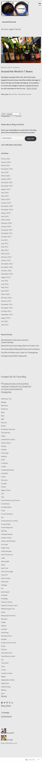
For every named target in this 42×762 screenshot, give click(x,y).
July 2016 (4, 281)
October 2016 (6, 270)
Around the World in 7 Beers (17, 71)
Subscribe (30, 139)
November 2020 (7, 169)
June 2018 (5, 216)
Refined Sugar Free (8, 609)
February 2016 (6, 298)
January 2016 (6, 301)
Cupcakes (4, 473)
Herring (4, 531)
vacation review (6, 673)
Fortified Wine (6, 507)
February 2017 (6, 257)
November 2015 (7, 308)
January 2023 (6, 162)
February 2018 (6, 223)
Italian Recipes (6, 551)
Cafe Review (5, 433)
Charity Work (6, 443)
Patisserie (4, 582)
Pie (2, 588)
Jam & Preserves (7, 554)
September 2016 (7, 274)
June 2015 (5, 325)
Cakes (3, 436)
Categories (6, 392)
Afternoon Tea (6, 399)
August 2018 (5, 213)
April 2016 (5, 291)
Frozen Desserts (7, 514)
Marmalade (5, 561)
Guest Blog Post (7, 527)
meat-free (4, 568)
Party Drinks (5, 578)
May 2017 (5, 247)
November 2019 (7, 186)
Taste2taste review (24, 94)
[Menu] (39, 3)
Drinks (15, 94)
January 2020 (6, 179)
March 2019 (5, 199)
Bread (3, 426)
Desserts (4, 480)
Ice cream (4, 544)
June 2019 (5, 193)
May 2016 (5, 287)
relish (3, 612)
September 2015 (7, 314)
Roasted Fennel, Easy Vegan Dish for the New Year (20, 346)
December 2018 (7, 206)
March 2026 (5, 159)
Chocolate (5, 453)
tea (2, 660)
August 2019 (5, 189)
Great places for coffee (9, 521)
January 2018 (6, 226)
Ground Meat (6, 524)
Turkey (3, 670)
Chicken (4, 450)
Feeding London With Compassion (14, 356)
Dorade (4, 483)
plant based (5, 592)
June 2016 (5, 284)
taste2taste (9, 21)
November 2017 (7, 233)
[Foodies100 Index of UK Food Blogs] (15, 384)
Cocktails (4, 463)
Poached (4, 595)
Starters (4, 649)
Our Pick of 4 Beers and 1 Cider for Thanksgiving (19, 352)
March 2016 (5, 294)
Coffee (3, 466)
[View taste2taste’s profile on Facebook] (2, 703)
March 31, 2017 (6, 67)
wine (2, 693)
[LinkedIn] (12, 703)
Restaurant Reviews (8, 615)
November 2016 (7, 267)
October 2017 (6, 237)
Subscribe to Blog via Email (12, 124)
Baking (3, 402)
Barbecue (4, 405)
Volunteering (5, 687)
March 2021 (5, 165)
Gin (2, 517)
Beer (10, 94)
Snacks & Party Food (8, 643)
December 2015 (7, 304)
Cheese (3, 446)
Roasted (4, 619)
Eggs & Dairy (6, 490)
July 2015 (4, 321)
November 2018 (7, 209)
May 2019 (5, 196)
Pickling (4, 585)
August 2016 (5, 277)
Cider (3, 460)
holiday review (6, 538)
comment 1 (16, 67)
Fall (2, 494)
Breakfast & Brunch (8, 429)
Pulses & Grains (6, 602)
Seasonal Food (6, 636)
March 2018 (5, 220)
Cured (3, 477)
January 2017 (6, 260)
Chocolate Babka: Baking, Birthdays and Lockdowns (20, 349)
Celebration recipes (8, 439)
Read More (32, 88)
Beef (3, 412)
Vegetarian (5, 683)
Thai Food (4, 663)
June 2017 (5, 243)
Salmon (3, 626)
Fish (2, 497)
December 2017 (7, 230)
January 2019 (6, 203)
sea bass (4, 629)
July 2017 (4, 240)
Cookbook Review (7, 470)
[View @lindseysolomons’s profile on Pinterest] (10, 703)
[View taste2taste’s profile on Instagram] (7, 703)
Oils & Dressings (7, 571)
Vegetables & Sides (8, 680)
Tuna (3, 666)
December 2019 (7, 182)
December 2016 (7, 264)
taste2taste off (6, 653)
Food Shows (5, 504)
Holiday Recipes (7, 534)
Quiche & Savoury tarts (9, 605)
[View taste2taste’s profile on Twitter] (4, 703)
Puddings (4, 599)
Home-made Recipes (8, 541)
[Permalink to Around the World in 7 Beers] (21, 62)
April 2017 (5, 250)
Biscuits (4, 422)
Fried (3, 511)
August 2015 (5, 318)
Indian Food (5, 548)
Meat (3, 565)
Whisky (3, 690)
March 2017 (5, 254)
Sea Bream (5, 632)
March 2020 (5, 176)
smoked (3, 639)
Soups (3, 646)
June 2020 (5, 172)
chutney (4, 456)
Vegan (3, 676)
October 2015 (6, 311)
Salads (3, 622)
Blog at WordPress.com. (9, 743)
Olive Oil (4, 575)
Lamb (3, 558)
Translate (17, 116)
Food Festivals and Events (10, 500)
